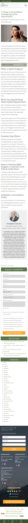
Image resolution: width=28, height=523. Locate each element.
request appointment (14, 502)
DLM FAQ (6, 368)
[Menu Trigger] (25, 5)
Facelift (5, 378)
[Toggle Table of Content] (24, 65)
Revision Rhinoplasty (9, 415)
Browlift (6, 366)
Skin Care (6, 421)
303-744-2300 (4, 479)
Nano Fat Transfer (8, 401)
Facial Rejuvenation (9, 383)
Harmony (6, 387)
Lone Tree (8, 1)
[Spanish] (4, 513)
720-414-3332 (4, 460)
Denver (4, 1)
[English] (2, 513)
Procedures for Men (9, 411)
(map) (10, 459)
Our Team (6, 407)
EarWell (6, 372)
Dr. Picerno (4, 184)
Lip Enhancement (8, 393)
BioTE (5, 362)
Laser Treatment (8, 391)
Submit (14, 449)
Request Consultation (14, 333)
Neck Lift (6, 403)
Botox (5, 364)
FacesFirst (6, 381)
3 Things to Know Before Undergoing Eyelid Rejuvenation (11, 14)
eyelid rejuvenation (6, 107)
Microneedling (7, 399)
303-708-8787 (18, 462)
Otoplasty (6, 405)
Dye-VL (5, 370)
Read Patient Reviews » (14, 496)
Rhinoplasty (7, 417)
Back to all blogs (7, 265)
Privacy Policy (13, 511)
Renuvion (6, 413)
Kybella (5, 389)
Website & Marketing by (11, 516)
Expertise (6, 374)
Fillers (5, 385)
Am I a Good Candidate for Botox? (12, 349)
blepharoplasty (20, 72)
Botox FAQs (7, 351)
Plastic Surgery (7, 409)
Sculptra (6, 419)
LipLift (5, 395)
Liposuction (7, 397)
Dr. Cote (23, 181)
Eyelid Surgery (8, 22)
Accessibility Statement (16, 513)
